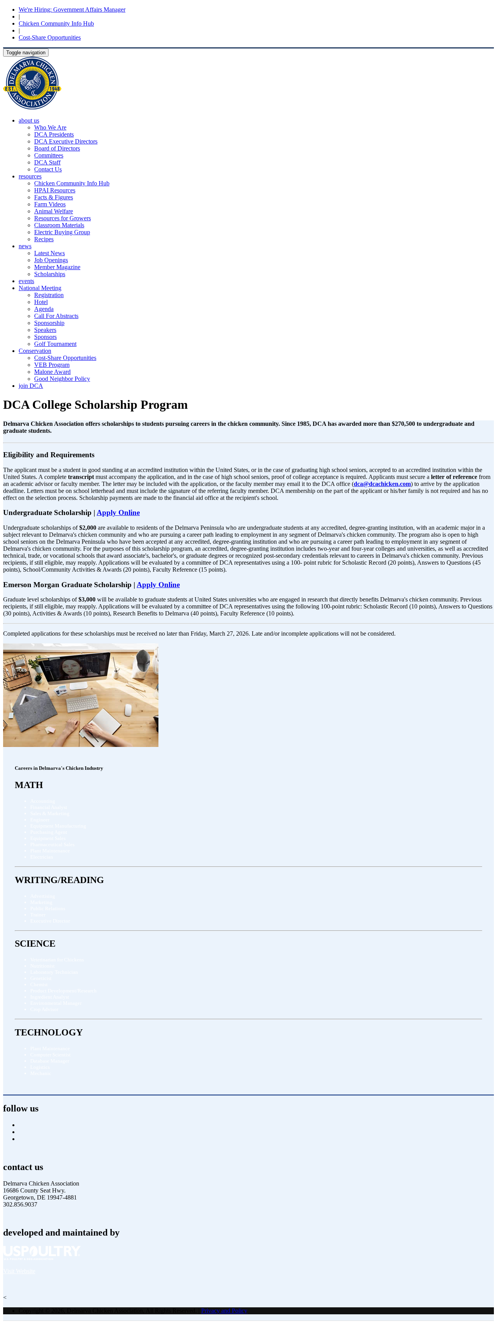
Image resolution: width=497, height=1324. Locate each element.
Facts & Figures (53, 197)
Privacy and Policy (224, 1310)
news (25, 246)
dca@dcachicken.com (382, 484)
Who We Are (50, 127)
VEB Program (52, 364)
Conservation (35, 350)
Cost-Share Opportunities (50, 37)
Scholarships (49, 274)
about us (29, 120)
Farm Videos (50, 204)
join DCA (31, 385)
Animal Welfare (53, 211)
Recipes (44, 239)
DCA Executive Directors (65, 141)
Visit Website (19, 1271)
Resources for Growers (62, 218)
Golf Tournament (55, 344)
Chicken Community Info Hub (56, 23)
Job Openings (51, 260)
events (26, 281)
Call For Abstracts (56, 316)
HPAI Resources (54, 190)
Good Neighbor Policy (62, 378)
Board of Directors (57, 148)
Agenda (44, 309)
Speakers (45, 330)
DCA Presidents (54, 134)
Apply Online (118, 512)
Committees (48, 155)
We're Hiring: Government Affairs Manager (72, 9)
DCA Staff (47, 162)
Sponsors (45, 337)
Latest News (49, 253)
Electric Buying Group (62, 232)
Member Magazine (57, 267)
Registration (49, 295)
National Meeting (40, 288)
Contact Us (48, 169)
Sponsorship (49, 323)
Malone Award (52, 371)
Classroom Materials (59, 225)
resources (30, 176)
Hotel (41, 302)
